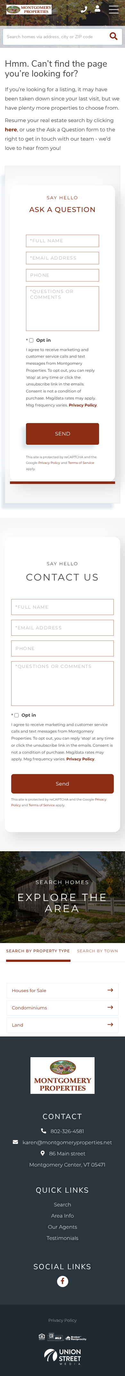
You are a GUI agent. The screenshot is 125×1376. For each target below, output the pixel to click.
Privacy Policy (83, 405)
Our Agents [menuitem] (62, 1227)
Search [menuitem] (62, 1205)
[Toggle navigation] (114, 9)
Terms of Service (81, 463)
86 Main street (67, 1159)
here (11, 130)
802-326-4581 (84, 9)
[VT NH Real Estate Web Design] (62, 1357)
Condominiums (29, 1008)
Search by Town (97, 951)
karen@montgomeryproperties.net (67, 1143)
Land (17, 1025)
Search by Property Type (38, 951)
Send (62, 434)
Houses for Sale (29, 990)
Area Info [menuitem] (62, 1216)
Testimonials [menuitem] (63, 1238)
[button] (113, 36)
